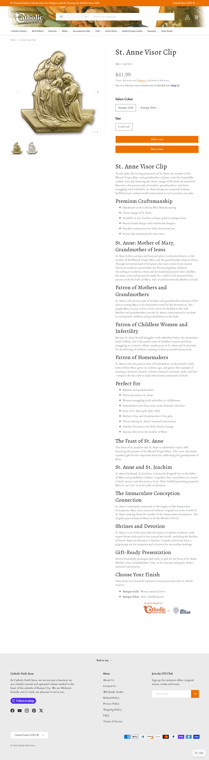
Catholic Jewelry (19, 31)
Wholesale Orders (113, 692)
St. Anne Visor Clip (27, 40)
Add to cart (157, 139)
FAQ (106, 715)
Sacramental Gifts (81, 31)
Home (13, 40)
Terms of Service (113, 721)
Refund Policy (111, 698)
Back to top (103, 660)
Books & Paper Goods (132, 31)
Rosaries (52, 31)
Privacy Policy (111, 704)
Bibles (65, 31)
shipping (141, 80)
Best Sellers (37, 31)
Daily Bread (166, 31)
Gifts (97, 31)
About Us (108, 680)
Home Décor (111, 31)
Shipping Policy (112, 709)
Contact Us (109, 686)
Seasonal (151, 31)
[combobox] (115, 16)
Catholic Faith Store (25, 745)
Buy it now (157, 149)
